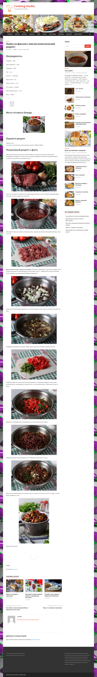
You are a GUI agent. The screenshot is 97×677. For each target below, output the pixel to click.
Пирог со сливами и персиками (12, 595)
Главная (9, 34)
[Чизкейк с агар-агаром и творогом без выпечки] (53, 592)
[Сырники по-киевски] (69, 197)
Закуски (31, 34)
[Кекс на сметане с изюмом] (78, 147)
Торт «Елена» (79, 88)
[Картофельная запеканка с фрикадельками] (69, 127)
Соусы (45, 34)
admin (15, 49)
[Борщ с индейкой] (69, 119)
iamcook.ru (15, 569)
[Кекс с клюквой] (69, 180)
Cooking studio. (24, 6)
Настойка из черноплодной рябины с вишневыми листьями (33, 595)
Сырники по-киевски (81, 192)
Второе (24, 34)
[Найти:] (78, 46)
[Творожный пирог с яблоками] (69, 171)
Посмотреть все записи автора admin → (28, 619)
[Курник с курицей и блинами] (69, 205)
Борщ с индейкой (80, 114)
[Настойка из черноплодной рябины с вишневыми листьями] (34, 592)
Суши (38, 34)
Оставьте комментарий (23, 49)
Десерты (69, 34)
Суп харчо (69, 71)
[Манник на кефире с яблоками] (69, 188)
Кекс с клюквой (80, 175)
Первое (17, 34)
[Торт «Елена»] (69, 94)
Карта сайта (78, 34)
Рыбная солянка (80, 105)
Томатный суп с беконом (82, 97)
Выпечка (61, 34)
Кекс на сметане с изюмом (75, 150)
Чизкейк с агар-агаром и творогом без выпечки (51, 595)
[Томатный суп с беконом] (69, 102)
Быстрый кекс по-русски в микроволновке (77, 216)
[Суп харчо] (78, 67)
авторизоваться (35, 639)
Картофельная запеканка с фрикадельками (83, 123)
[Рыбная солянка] (69, 110)
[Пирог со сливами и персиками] (14, 592)
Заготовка (52, 34)
